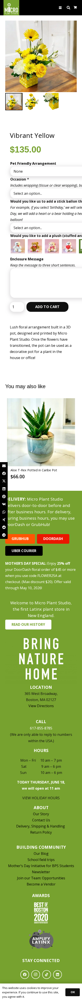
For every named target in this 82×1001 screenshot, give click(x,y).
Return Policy (41, 832)
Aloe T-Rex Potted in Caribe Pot (33, 470)
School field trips (41, 859)
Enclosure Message (27, 259)
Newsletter (41, 872)
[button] (60, 7)
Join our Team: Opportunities (41, 878)
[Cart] (75, 7)
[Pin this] (4, 496)
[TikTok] (46, 974)
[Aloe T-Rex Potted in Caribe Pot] (41, 432)
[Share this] (4, 473)
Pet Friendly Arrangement (33, 163)
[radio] (17, 246)
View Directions (41, 705)
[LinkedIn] (57, 974)
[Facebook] (24, 974)
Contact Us (41, 820)
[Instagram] (35, 974)
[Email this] (4, 466)
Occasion (19, 179)
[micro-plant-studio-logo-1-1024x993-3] (11, 7)
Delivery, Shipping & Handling (41, 826)
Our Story (41, 814)
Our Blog (41, 853)
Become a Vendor (41, 884)
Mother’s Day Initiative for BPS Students (41, 865)
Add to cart (47, 306)
